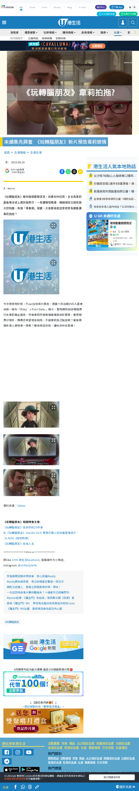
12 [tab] (79, 46)
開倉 (72, 743)
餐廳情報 (94, 747)
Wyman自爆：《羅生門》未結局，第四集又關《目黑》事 (40, 598)
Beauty (57, 7)
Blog (69, 7)
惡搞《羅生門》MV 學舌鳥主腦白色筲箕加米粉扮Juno (41, 603)
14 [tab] (65, 50)
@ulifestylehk (27, 565)
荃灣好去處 (55, 747)
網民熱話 (53, 758)
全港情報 (20, 152)
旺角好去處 (71, 747)
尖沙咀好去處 (85, 743)
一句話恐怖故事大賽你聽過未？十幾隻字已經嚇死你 (38, 592)
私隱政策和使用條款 (15, 778)
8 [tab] (65, 46)
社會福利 (121, 747)
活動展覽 (53, 743)
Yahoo (21, 506)
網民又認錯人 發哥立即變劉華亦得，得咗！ (34, 587)
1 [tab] (62, 42)
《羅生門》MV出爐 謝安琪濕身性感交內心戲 (34, 609)
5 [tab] (75, 42)
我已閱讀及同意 (112, 777)
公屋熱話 (33, 38)
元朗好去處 (123, 743)
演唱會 (14, 32)
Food (44, 7)
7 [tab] (62, 46)
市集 (64, 743)
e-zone (82, 7)
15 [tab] (68, 50)
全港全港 (36, 152)
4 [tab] (72, 42)
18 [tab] (79, 50)
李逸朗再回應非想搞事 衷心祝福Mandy (31, 576)
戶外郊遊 (108, 747)
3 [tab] (68, 42)
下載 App (118, 7)
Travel (32, 7)
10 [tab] (72, 46)
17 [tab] (75, 50)
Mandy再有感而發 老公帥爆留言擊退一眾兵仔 (35, 581)
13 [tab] (62, 50)
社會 (84, 747)
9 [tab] (68, 46)
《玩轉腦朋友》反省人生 (18, 543)
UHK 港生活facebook (25, 560)
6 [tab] (79, 42)
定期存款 (61, 38)
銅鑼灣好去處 (105, 743)
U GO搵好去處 (108, 13)
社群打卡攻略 (130, 13)
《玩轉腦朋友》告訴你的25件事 (23, 527)
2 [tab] (65, 42)
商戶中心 (101, 7)
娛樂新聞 (47, 38)
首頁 (7, 152)
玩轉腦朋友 (12, 622)
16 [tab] (72, 50)
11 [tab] (75, 46)
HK (21, 7)
